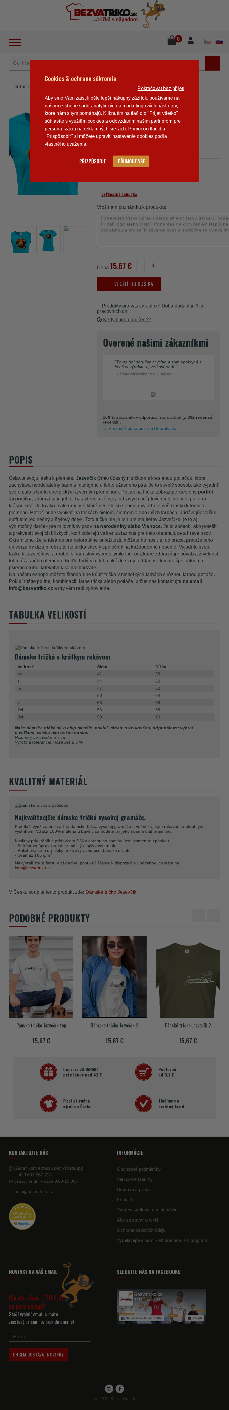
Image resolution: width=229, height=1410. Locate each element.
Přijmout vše (131, 161)
